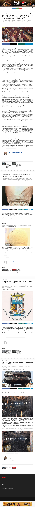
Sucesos (9, 172)
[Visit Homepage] (17, 8)
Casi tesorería (11, 148)
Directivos (25, 10)
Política (4, 10)
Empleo (29, 10)
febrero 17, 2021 (15, 183)
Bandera (3, 487)
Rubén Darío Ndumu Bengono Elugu (7, 24)
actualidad (7, 148)
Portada (3, 11)
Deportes (16, 10)
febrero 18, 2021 (15, 24)
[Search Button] (32, 8)
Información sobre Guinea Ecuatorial (7, 488)
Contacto (3, 498)
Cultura (20, 10)
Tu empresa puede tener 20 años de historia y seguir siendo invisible (18, 164)
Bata (2, 485)
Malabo (16, 337)
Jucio (15, 148)
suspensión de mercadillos (21, 337)
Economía (8, 10)
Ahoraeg (4, 289)
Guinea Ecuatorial (12, 337)
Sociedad (6, 11)
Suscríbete (7, 498)
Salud (12, 10)
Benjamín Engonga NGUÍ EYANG (7, 183)
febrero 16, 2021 (9, 289)
